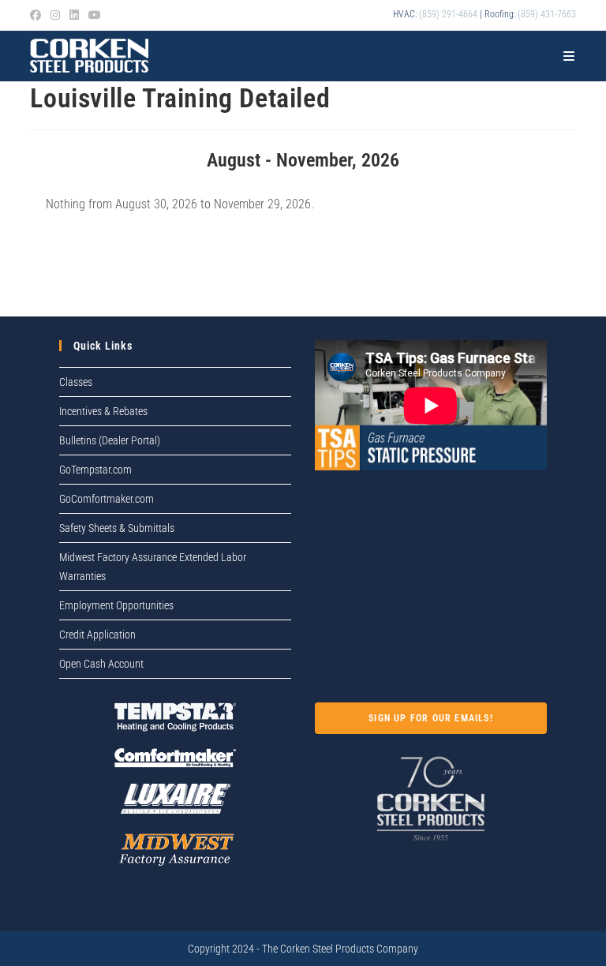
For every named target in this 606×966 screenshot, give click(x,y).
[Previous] (84, 160)
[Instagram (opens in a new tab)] (55, 15)
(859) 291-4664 (448, 14)
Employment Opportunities (116, 605)
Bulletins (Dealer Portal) (109, 440)
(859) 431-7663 (547, 14)
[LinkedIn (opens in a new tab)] (74, 15)
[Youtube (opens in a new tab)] (95, 15)
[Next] (520, 160)
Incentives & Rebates (103, 411)
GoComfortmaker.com (106, 498)
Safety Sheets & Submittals (116, 528)
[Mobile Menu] (569, 56)
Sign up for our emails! (430, 718)
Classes (75, 382)
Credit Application (97, 634)
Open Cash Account (101, 663)
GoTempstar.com (95, 469)
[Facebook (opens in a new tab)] (38, 15)
